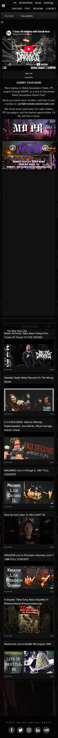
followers (27, 16)
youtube (8, 16)
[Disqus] (29, 208)
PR (14, 2)
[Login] (52, 3)
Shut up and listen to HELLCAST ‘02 (24, 514)
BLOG (38, 2)
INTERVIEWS (26, 2)
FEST (27, 8)
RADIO (47, 2)
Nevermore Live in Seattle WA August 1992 (27, 644)
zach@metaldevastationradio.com (36, 103)
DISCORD (17, 8)
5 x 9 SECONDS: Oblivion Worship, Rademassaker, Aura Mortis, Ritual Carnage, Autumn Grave (28, 426)
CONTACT (51, 8)
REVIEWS (38, 8)
